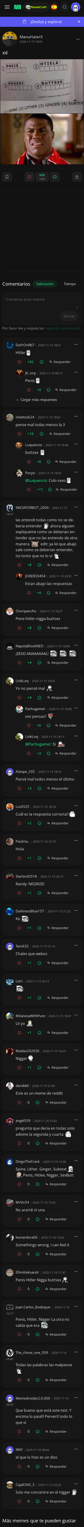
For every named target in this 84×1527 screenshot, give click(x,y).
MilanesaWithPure (30, 1015)
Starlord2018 (26, 876)
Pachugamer (35, 708)
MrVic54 (22, 1202)
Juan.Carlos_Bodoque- (33, 1307)
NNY (19, 1449)
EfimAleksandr (27, 1272)
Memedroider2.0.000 (33, 1398)
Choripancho (26, 611)
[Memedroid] (17, 7)
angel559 (23, 1120)
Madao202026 (27, 1050)
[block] (78, 39)
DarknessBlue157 (30, 911)
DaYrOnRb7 (25, 345)
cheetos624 (25, 417)
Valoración (44, 283)
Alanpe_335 (25, 771)
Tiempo (70, 283)
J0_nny (30, 373)
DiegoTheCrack (28, 1161)
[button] (64, 7)
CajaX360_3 (25, 1484)
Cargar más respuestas (39, 399)
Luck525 (22, 806)
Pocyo (30, 472)
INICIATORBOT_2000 (32, 507)
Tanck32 (22, 946)
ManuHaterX (31, 36)
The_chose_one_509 (32, 1352)
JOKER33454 (35, 576)
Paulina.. (22, 841)
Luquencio (33, 444)
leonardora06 (26, 1237)
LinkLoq (22, 680)
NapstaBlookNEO (29, 646)
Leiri (19, 981)
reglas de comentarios (62, 328)
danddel (22, 1085)
